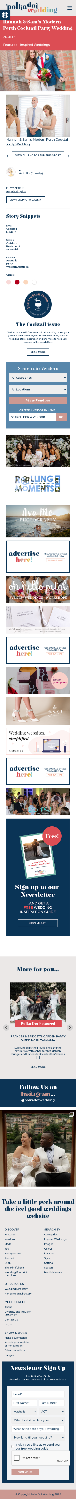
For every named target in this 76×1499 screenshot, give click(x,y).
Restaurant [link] (13, 246)
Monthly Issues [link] (53, 1272)
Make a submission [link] (16, 1337)
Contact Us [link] (11, 1319)
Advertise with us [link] (15, 1350)
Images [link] (48, 1244)
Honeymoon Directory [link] (18, 1293)
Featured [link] (10, 45)
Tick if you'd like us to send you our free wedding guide (38, 1446)
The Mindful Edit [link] (14, 1267)
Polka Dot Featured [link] (38, 1024)
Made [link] (8, 1244)
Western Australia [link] (17, 266)
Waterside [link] (12, 249)
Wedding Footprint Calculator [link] (16, 1274)
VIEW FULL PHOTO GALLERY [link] (26, 199)
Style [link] (47, 1258)
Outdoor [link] (11, 243)
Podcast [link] (9, 1258)
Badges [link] (9, 1355)
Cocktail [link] (11, 228)
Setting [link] (48, 1262)
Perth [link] (9, 263)
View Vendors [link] (38, 400)
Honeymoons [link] (13, 1253)
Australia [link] (12, 260)
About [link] (8, 1307)
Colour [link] (48, 1248)
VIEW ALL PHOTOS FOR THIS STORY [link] (38, 155)
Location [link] (49, 1253)
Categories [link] (50, 1234)
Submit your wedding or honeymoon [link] (17, 1344)
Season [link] (48, 1267)
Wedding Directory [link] (16, 1288)
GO (61, 417)
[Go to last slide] (6, 1027)
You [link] (7, 1248)
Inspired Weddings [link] (35, 45)
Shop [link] (8, 1262)
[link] (5, 15)
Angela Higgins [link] (16, 191)
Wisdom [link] (10, 1239)
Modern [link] (11, 231)
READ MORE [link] (38, 351)
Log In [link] (8, 1324)
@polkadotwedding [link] (38, 1100)
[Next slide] (70, 1027)
